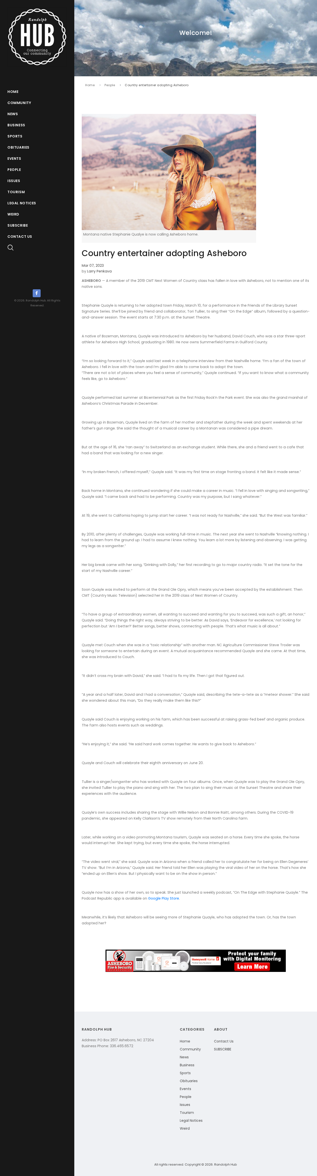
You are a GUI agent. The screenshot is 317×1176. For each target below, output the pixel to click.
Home (12, 91)
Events (14, 158)
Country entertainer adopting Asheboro (157, 85)
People (14, 169)
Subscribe (17, 225)
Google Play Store (163, 898)
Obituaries (18, 147)
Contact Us (19, 236)
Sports (15, 136)
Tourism (16, 191)
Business (16, 125)
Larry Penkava (99, 271)
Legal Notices (21, 203)
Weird (13, 214)
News (12, 113)
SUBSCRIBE (222, 1049)
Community (19, 102)
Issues (13, 180)
